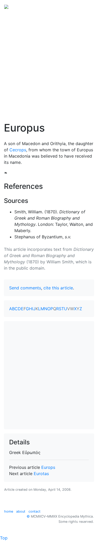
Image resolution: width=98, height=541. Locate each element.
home (8, 511)
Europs (48, 467)
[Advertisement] (49, 64)
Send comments (25, 287)
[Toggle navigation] (86, 6)
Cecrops (17, 149)
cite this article (58, 287)
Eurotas (41, 473)
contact (34, 511)
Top (4, 537)
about (20, 511)
